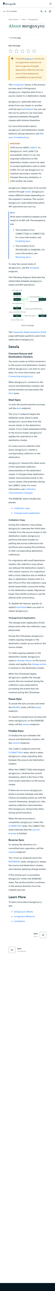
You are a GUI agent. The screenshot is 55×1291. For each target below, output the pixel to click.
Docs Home (13, 19)
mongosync (18, 84)
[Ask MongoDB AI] (45, 11)
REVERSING (14, 861)
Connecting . (21, 376)
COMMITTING (16, 752)
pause (38, 707)
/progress (34, 267)
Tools (23, 19)
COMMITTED (15, 826)
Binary (23, 911)
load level (21, 607)
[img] (11, 51)
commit (16, 743)
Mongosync (33, 19)
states (28, 191)
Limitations (19, 921)
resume (26, 724)
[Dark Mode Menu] (50, 11)
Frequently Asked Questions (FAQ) (29, 332)
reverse (12, 852)
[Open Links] (50, 3)
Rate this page (14, 46)
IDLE (11, 393)
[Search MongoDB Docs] (41, 11)
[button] (27, 308)
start (18, 408)
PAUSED (16, 707)
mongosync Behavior (24, 916)
